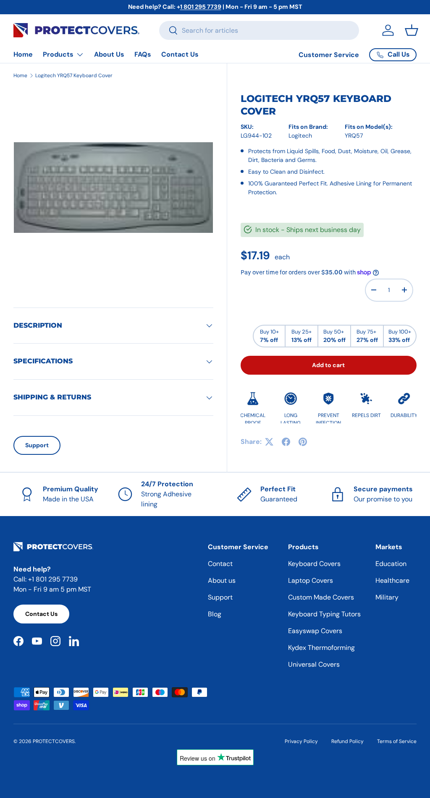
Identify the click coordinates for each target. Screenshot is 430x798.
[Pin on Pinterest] (302, 441)
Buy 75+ (367, 336)
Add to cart (328, 365)
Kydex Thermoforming (321, 647)
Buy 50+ (334, 336)
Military (387, 597)
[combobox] (259, 30)
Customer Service (329, 54)
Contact (220, 563)
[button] (411, 30)
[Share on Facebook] (286, 441)
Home (23, 54)
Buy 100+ (399, 336)
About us (222, 580)
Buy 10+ (269, 336)
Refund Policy (347, 741)
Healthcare (392, 580)
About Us (109, 54)
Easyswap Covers (315, 630)
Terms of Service (397, 741)
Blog (214, 614)
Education (390, 563)
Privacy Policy (301, 741)
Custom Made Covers (321, 597)
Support (37, 445)
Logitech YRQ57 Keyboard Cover (74, 75)
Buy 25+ (301, 336)
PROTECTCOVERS (54, 741)
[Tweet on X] (269, 441)
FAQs (142, 54)
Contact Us (180, 54)
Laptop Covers (310, 580)
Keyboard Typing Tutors (324, 614)
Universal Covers (314, 664)
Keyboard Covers (314, 563)
